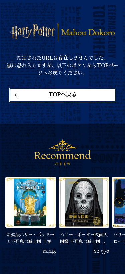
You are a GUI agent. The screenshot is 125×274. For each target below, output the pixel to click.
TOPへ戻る (62, 94)
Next (119, 202)
